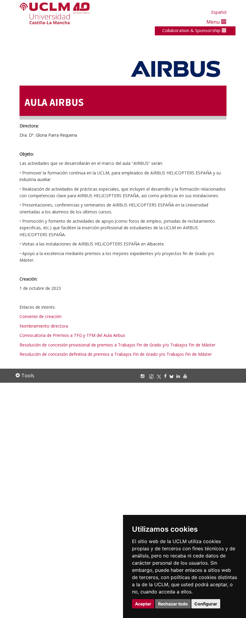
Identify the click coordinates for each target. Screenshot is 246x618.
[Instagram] (144, 376)
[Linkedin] (178, 376)
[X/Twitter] (160, 376)
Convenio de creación (41, 316)
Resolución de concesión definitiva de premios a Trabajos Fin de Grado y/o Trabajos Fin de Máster (116, 354)
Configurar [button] (205, 603)
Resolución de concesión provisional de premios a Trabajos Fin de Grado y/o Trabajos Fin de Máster (117, 345)
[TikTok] (153, 376)
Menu (213, 21)
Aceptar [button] (143, 603)
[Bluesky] (173, 376)
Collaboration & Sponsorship (192, 30)
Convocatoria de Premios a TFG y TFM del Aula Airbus (73, 335)
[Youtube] (186, 376)
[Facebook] (167, 376)
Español (218, 12)
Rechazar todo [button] (173, 603)
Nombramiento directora (44, 326)
